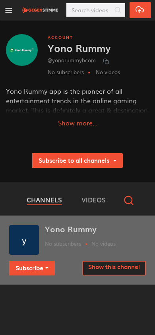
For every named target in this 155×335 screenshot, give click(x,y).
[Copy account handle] (106, 61)
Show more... (77, 122)
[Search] (118, 10)
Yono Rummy (71, 229)
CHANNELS (44, 199)
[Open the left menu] (8, 10)
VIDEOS (93, 199)
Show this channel (114, 266)
